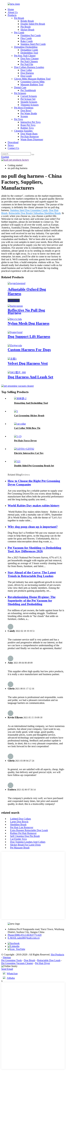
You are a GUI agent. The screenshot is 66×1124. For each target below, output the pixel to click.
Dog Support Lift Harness (29, 336)
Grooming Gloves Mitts (33, 81)
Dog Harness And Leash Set (30, 377)
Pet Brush (19, 18)
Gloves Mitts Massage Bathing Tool (32, 78)
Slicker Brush (27, 29)
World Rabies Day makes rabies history (34, 505)
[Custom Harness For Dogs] (15, 345)
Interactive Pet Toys (31, 122)
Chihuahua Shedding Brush (47, 213)
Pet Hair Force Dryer (25, 440)
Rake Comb (27, 41)
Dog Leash (26, 75)
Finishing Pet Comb (31, 35)
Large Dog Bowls (19, 821)
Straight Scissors (29, 102)
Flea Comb (26, 38)
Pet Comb (19, 32)
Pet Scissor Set (28, 99)
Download (13, 142)
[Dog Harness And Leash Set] (17, 372)
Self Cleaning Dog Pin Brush (25, 836)
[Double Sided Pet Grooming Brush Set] (17, 461)
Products (12, 15)
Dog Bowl (26, 110)
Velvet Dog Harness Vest (28, 363)
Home (11, 9)
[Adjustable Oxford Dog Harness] (16, 283)
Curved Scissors (29, 96)
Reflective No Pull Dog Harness (26, 311)
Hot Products (57, 954)
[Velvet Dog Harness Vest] (12, 358)
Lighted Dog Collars (20, 818)
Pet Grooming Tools (11, 960)
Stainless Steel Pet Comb (33, 44)
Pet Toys (18, 119)
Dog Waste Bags (29, 133)
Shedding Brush (18, 824)
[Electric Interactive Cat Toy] (24, 448)
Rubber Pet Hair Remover (23, 833)
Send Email (7, 969)
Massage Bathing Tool (32, 84)
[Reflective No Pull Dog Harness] (15, 306)
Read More (13, 300)
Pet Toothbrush (28, 90)
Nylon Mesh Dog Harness (28, 323)
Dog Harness (27, 73)
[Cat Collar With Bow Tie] (20, 423)
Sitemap (7, 957)
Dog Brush (29, 960)
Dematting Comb (29, 49)
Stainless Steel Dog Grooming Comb (29, 210)
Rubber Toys (27, 128)
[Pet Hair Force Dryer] (17, 436)
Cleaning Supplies (23, 130)
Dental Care (20, 87)
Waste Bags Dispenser (32, 139)
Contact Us (13, 148)
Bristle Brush (27, 21)
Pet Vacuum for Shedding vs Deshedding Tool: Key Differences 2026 (34, 549)
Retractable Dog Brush (20, 213)
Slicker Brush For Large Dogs (25, 844)
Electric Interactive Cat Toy (29, 453)
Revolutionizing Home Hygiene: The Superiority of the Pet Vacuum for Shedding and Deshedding (31, 600)
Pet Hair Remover (30, 136)
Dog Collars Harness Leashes (29, 67)
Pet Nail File (27, 64)
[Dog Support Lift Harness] (15, 332)
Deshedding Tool (29, 52)
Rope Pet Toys (28, 125)
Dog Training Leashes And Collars (27, 841)
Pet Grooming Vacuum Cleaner (17, 963)
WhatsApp (12, 973)
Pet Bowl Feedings (23, 107)
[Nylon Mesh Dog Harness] (15, 319)
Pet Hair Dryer (42, 963)
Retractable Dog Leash (48, 960)
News (11, 145)
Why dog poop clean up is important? (33, 526)
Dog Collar (26, 70)
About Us (13, 12)
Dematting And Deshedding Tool (31, 403)
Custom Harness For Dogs (29, 350)
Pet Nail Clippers (29, 61)
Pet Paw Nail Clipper (25, 55)
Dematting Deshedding (25, 47)
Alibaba (11, 978)
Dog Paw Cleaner (30, 58)
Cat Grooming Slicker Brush (29, 415)
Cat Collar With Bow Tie (27, 428)
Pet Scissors (20, 93)
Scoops (24, 116)
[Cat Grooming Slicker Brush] (16, 411)
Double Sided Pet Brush (33, 23)
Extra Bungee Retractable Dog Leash (29, 830)
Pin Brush (26, 26)
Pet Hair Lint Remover (21, 827)
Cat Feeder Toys (18, 839)
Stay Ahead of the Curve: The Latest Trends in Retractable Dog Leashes (32, 574)
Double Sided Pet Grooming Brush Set (34, 465)
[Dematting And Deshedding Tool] (20, 398)
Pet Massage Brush (19, 847)
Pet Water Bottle (29, 113)
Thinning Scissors (30, 104)
